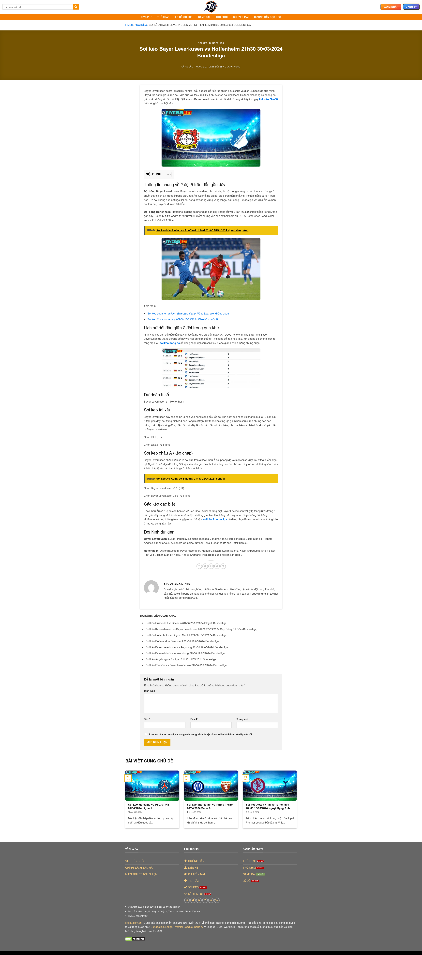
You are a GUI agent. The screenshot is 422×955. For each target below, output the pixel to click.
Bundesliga (157, 927)
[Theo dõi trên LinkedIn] (205, 900)
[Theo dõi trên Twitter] (193, 900)
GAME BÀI (204, 17)
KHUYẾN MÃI (241, 17)
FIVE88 (145, 17)
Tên (147, 719)
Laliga (169, 927)
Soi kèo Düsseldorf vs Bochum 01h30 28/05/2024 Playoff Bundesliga (186, 623)
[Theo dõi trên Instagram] (187, 900)
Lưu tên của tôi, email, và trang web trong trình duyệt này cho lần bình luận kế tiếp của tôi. (201, 734)
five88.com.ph (133, 923)
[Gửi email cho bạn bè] (211, 566)
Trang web (242, 719)
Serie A (198, 927)
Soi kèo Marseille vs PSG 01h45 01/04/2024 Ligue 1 (148, 806)
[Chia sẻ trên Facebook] (199, 566)
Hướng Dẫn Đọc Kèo (267, 17)
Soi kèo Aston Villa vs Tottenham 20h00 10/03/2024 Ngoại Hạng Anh (268, 806)
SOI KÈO (141, 25)
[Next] (291, 795)
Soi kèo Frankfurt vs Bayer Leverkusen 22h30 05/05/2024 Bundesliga (186, 665)
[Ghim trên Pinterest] (217, 566)
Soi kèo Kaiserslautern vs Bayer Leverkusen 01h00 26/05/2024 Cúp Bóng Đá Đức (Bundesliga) (201, 629)
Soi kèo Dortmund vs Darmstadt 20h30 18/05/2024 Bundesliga (182, 641)
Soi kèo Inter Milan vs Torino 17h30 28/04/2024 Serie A (210, 806)
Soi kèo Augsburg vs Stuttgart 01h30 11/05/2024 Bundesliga (181, 659)
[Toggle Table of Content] (167, 174)
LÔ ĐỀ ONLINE (183, 17)
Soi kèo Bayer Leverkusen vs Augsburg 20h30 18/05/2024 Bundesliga (187, 647)
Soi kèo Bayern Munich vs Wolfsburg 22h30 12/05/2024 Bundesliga (185, 653)
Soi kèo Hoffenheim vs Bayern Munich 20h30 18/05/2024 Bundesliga (186, 635)
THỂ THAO (163, 17)
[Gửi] (76, 7)
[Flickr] (211, 900)
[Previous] (131, 795)
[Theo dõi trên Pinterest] (199, 900)
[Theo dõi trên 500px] (217, 900)
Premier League (183, 927)
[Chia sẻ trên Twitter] (205, 566)
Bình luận (150, 690)
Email (194, 719)
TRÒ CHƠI (222, 17)
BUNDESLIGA (216, 43)
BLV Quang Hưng (230, 66)
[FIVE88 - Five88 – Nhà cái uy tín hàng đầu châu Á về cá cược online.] (211, 7)
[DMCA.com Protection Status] (135, 939)
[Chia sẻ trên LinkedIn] (223, 566)
